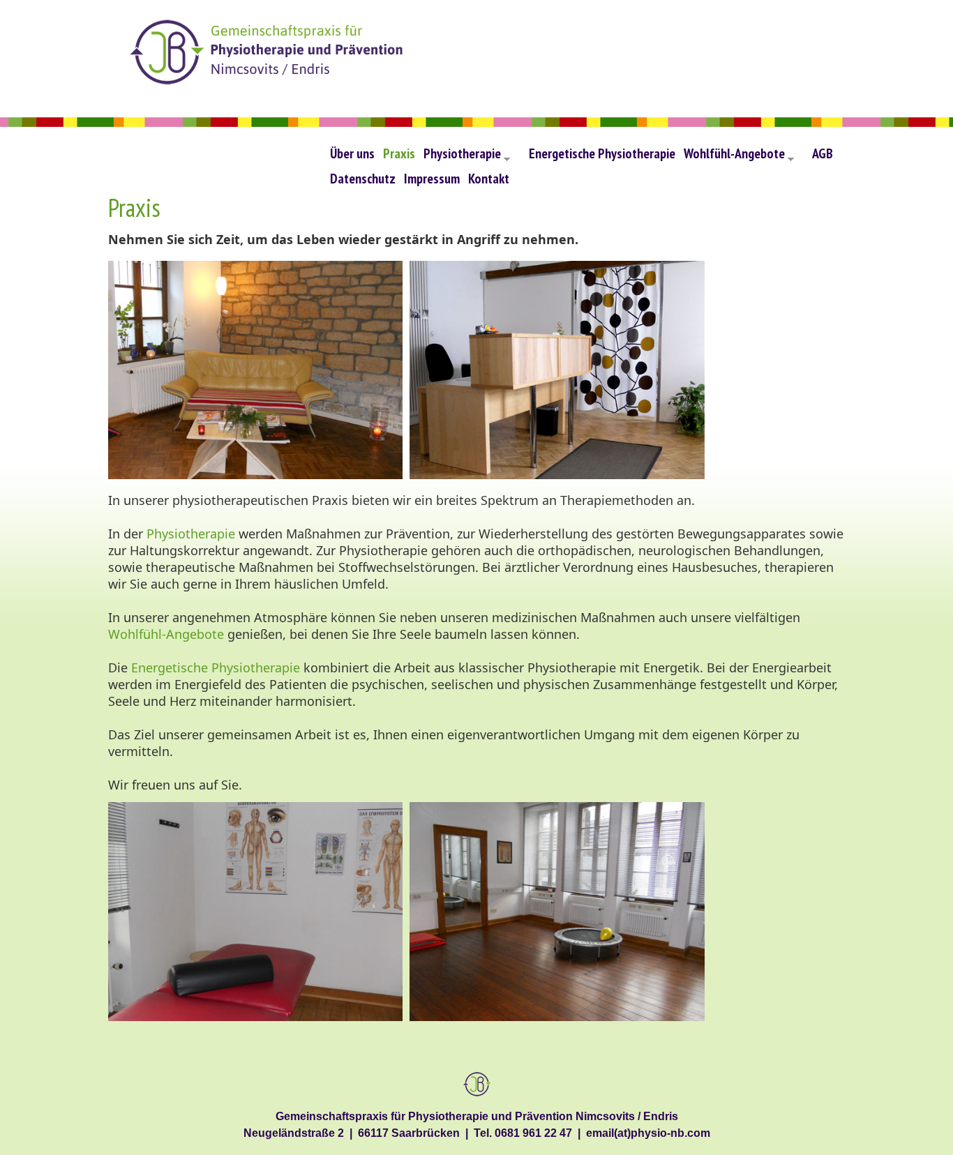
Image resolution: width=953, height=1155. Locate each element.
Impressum (432, 178)
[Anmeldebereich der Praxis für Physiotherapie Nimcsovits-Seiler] (557, 476)
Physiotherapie (466, 156)
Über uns (352, 153)
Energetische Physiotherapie (602, 153)
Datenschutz (363, 178)
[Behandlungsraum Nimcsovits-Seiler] (259, 1017)
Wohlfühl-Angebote (739, 156)
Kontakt (488, 178)
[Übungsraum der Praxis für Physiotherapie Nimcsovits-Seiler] (557, 1017)
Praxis (399, 153)
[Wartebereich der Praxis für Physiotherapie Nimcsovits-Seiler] (259, 476)
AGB (822, 153)
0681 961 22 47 (533, 1132)
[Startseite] (268, 55)
